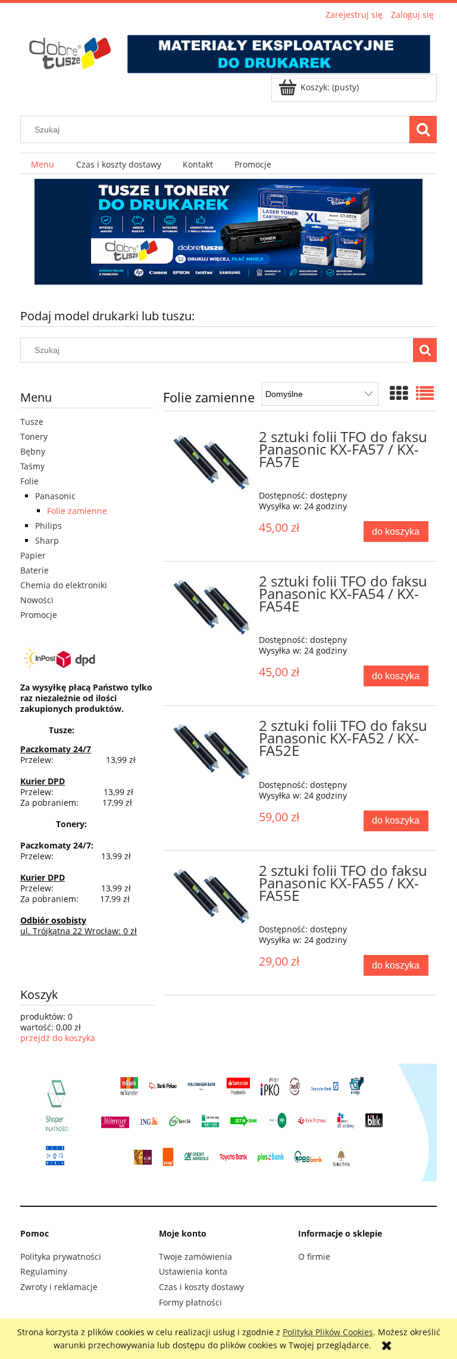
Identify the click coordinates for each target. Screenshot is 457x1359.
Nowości (37, 600)
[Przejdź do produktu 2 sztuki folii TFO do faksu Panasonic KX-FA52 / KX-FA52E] (212, 751)
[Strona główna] (228, 48)
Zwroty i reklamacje (59, 1286)
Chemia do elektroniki (63, 585)
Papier (33, 555)
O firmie (314, 1256)
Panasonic (55, 496)
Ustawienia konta (193, 1271)
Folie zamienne (77, 510)
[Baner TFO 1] (228, 231)
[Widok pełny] (425, 393)
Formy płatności (190, 1302)
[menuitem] (42, 163)
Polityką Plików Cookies (328, 1332)
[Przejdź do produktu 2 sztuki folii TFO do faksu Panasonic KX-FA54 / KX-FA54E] (212, 607)
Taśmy (32, 466)
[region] (228, 231)
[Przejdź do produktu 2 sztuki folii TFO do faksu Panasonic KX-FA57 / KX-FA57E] (212, 462)
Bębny (32, 451)
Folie (29, 481)
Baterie (34, 570)
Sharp (47, 540)
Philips (48, 525)
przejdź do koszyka (57, 1037)
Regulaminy (43, 1271)
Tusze (31, 421)
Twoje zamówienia (195, 1256)
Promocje (38, 614)
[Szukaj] (423, 129)
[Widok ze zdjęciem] (399, 393)
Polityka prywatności (60, 1256)
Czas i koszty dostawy (201, 1286)
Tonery (34, 436)
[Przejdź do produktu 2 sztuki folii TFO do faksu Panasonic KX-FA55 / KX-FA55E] (212, 896)
